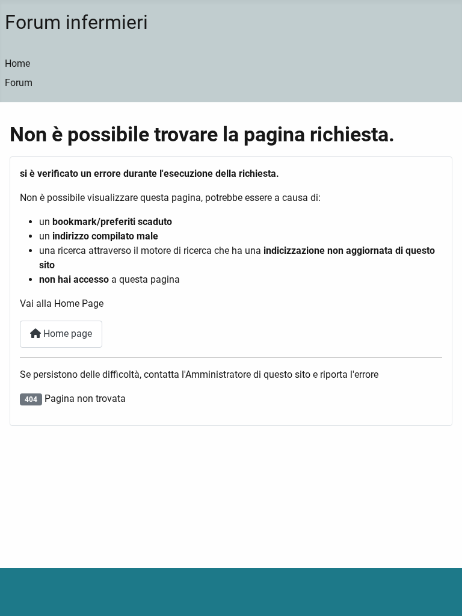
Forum (18, 82)
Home (17, 63)
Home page (66, 333)
